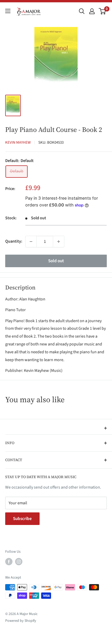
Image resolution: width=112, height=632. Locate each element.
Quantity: (13, 241)
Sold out (56, 261)
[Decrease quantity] (31, 241)
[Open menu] (7, 11)
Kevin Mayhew (18, 142)
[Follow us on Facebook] (9, 561)
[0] (102, 11)
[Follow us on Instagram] (18, 561)
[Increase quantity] (58, 241)
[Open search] (82, 11)
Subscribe (22, 519)
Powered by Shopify (20, 620)
